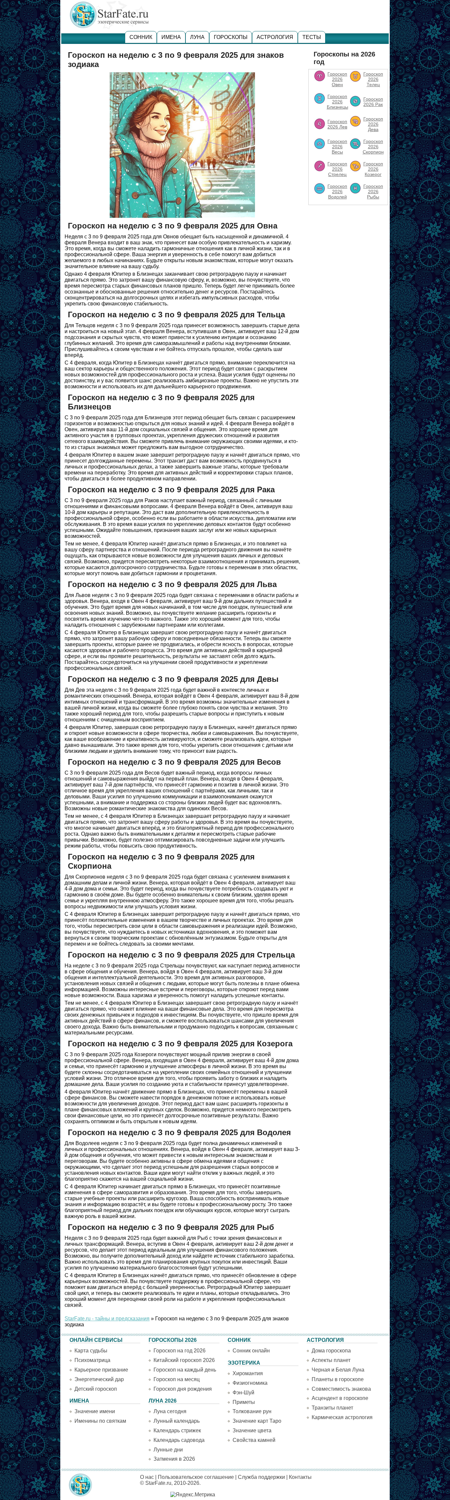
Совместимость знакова (341, 1389)
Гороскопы (230, 37)
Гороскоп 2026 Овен (337, 79)
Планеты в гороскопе (338, 1379)
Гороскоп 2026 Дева (373, 124)
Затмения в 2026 (174, 1459)
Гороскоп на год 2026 (180, 1350)
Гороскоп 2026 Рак (373, 101)
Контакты (300, 1477)
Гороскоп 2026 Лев (337, 124)
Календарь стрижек (177, 1430)
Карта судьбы (90, 1350)
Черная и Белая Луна (338, 1370)
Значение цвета (252, 1430)
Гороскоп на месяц (177, 1379)
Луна (197, 37)
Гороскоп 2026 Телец (373, 79)
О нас (147, 1477)
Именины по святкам (100, 1421)
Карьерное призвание (101, 1370)
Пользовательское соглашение (196, 1477)
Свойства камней (254, 1440)
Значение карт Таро (257, 1421)
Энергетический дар (99, 1379)
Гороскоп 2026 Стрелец (337, 169)
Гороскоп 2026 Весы (337, 147)
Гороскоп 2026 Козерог (373, 169)
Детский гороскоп (95, 1389)
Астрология (275, 37)
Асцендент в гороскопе (340, 1398)
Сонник (140, 37)
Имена (171, 37)
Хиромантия (248, 1373)
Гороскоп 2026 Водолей (337, 191)
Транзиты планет (332, 1408)
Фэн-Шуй (243, 1392)
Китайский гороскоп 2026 (184, 1360)
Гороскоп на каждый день (185, 1370)
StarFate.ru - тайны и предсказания (107, 1318)
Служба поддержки (261, 1477)
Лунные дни (168, 1449)
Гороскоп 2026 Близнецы (337, 102)
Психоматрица (92, 1360)
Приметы (244, 1402)
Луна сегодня (170, 1411)
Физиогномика (250, 1383)
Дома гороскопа (331, 1350)
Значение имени (94, 1411)
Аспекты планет (331, 1360)
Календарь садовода (179, 1440)
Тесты (311, 37)
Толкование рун (252, 1411)
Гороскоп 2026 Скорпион (373, 147)
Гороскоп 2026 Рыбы (373, 191)
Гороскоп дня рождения (183, 1389)
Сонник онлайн (251, 1350)
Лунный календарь (177, 1421)
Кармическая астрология (342, 1417)
